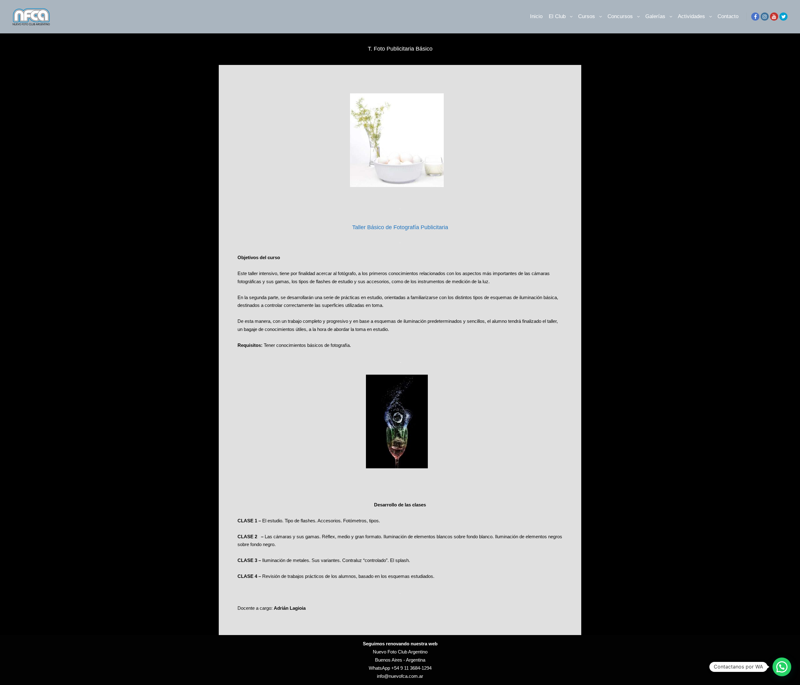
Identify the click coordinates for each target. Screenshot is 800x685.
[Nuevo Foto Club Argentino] (31, 16)
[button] (781, 667)
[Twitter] (783, 16)
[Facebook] (755, 16)
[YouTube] (774, 16)
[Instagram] (765, 16)
